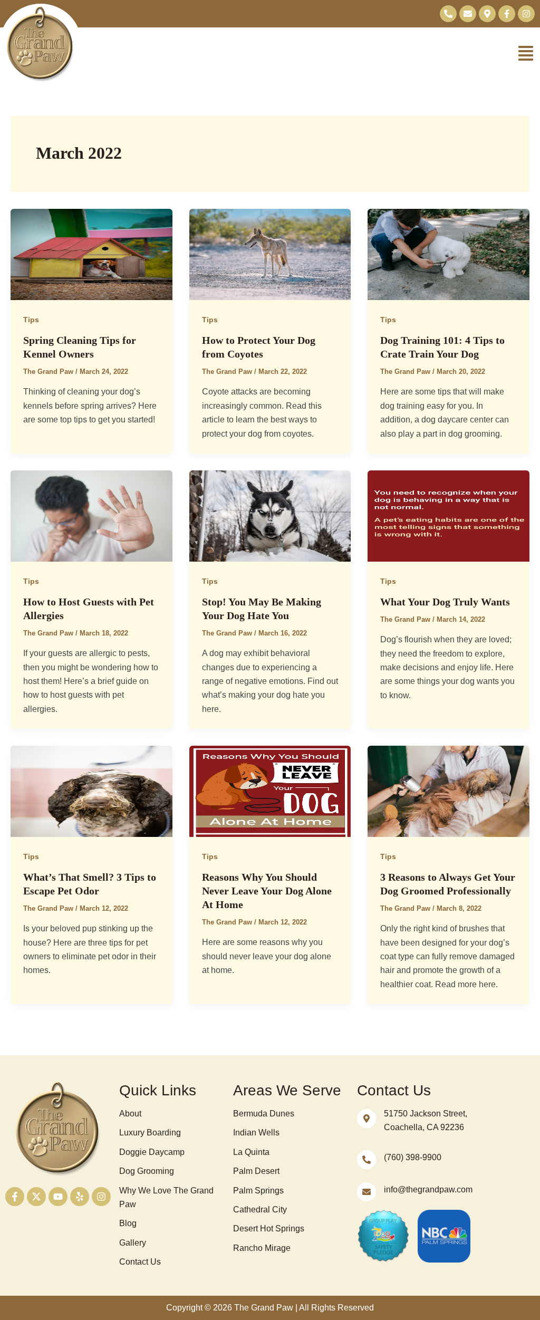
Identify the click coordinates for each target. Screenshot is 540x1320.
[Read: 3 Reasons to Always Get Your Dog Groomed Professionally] (448, 790)
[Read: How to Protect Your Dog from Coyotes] (270, 253)
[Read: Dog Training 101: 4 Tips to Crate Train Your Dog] (448, 253)
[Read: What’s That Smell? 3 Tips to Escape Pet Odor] (91, 790)
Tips (31, 319)
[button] (310, 54)
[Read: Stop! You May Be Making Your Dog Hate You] (270, 515)
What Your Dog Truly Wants (445, 602)
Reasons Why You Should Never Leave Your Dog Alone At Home (267, 890)
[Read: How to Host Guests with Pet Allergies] (91, 515)
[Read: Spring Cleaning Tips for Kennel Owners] (91, 253)
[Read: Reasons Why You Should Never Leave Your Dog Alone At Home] (270, 790)
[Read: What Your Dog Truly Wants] (448, 515)
